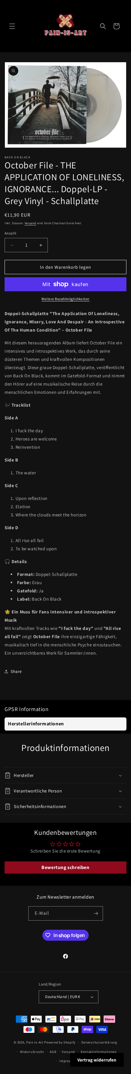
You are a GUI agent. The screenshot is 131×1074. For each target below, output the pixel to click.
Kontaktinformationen (99, 1052)
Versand (30, 223)
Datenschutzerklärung (99, 1042)
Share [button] (16, 671)
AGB (53, 1052)
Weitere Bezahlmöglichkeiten (65, 298)
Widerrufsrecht (32, 1052)
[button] (12, 26)
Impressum (68, 1061)
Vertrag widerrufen (96, 1060)
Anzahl (10, 233)
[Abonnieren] (96, 913)
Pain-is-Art (35, 1042)
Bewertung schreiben (65, 867)
